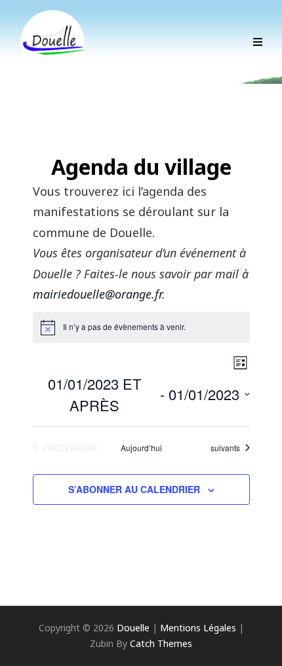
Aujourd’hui (141, 448)
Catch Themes (161, 643)
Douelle (133, 627)
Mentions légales (198, 627)
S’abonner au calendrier (134, 489)
